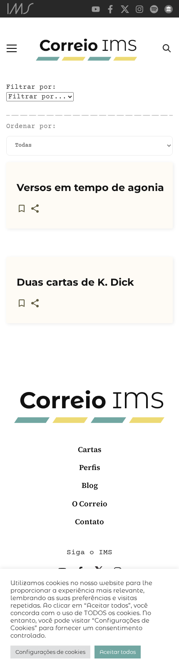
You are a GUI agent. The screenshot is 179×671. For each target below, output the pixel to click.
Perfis (89, 467)
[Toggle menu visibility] (11, 48)
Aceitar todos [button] (117, 651)
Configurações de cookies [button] (50, 651)
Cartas (90, 449)
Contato (89, 521)
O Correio (89, 503)
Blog (90, 485)
